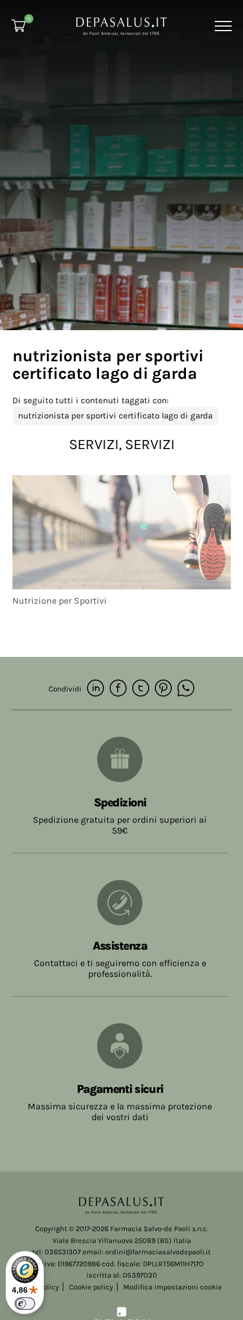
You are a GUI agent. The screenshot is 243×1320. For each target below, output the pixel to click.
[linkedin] (95, 689)
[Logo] (121, 25)
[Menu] (222, 26)
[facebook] (118, 689)
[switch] (25, 1303)
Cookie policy (91, 1287)
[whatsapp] (185, 689)
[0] (18, 26)
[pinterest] (163, 689)
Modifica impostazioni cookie (172, 1287)
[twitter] (140, 689)
